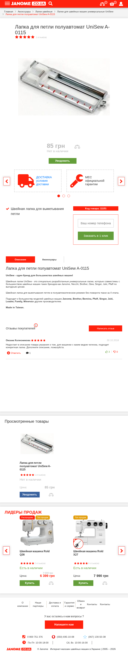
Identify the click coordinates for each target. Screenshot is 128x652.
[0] (102, 3)
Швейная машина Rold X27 (88, 553)
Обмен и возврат (81, 604)
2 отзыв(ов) (40, 563)
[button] (49, 3)
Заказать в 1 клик (96, 235)
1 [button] (58, 196)
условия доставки (44, 181)
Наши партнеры (38, 604)
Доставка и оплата (55, 604)
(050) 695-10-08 (65, 636)
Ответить (16, 353)
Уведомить (62, 160)
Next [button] (121, 181)
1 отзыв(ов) (41, 37)
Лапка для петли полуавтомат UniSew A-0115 (35, 466)
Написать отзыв (105, 328)
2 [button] (63, 196)
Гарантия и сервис (69, 604)
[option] (64, 87)
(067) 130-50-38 (97, 636)
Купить (29, 583)
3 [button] (68, 196)
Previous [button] (6, 181)
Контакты (92, 604)
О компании (22, 604)
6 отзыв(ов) (93, 563)
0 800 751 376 (35, 636)
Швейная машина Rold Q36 (35, 553)
